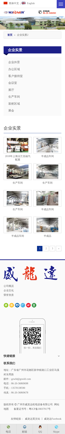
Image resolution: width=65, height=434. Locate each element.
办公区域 (14, 69)
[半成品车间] (17, 224)
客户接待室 (15, 76)
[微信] (6, 305)
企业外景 (14, 62)
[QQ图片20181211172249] (17, 145)
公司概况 (9, 286)
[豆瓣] (34, 305)
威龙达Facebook (52, 418)
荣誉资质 (9, 295)
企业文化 (9, 290)
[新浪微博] (28, 305)
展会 (11, 110)
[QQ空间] (11, 305)
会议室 (12, 82)
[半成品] (47, 145)
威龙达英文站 (32, 418)
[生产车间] (17, 171)
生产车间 (14, 96)
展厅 (11, 89)
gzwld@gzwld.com (21, 379)
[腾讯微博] (23, 305)
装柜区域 (14, 103)
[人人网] (17, 305)
